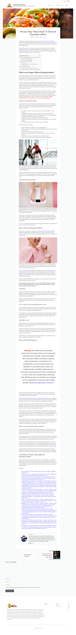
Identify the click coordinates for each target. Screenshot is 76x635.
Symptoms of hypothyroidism (27, 58)
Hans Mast (43, 37)
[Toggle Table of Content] (39, 56)
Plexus (57, 5)
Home (49, 5)
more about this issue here (43, 383)
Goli (62, 5)
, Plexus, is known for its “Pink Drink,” (46, 41)
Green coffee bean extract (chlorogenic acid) (29, 64)
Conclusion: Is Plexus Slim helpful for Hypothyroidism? (30, 69)
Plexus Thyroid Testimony (25, 66)
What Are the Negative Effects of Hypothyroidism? (29, 57)
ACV (53, 5)
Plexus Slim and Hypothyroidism (26, 61)
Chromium (24, 62)
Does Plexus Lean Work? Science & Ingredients (47, 555)
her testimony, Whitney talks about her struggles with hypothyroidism (35, 398)
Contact (57, 604)
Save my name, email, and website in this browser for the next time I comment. (23, 587)
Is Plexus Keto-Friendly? (28, 555)
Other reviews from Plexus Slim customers (29, 68)
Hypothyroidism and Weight (27, 60)
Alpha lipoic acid (25, 65)
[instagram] (68, 603)
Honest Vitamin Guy (19, 5)
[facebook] (68, 606)
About (66, 5)
